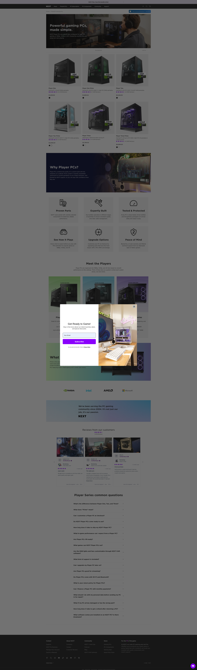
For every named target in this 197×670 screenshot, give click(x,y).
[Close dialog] (134, 306)
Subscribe (79, 342)
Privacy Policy (87, 347)
